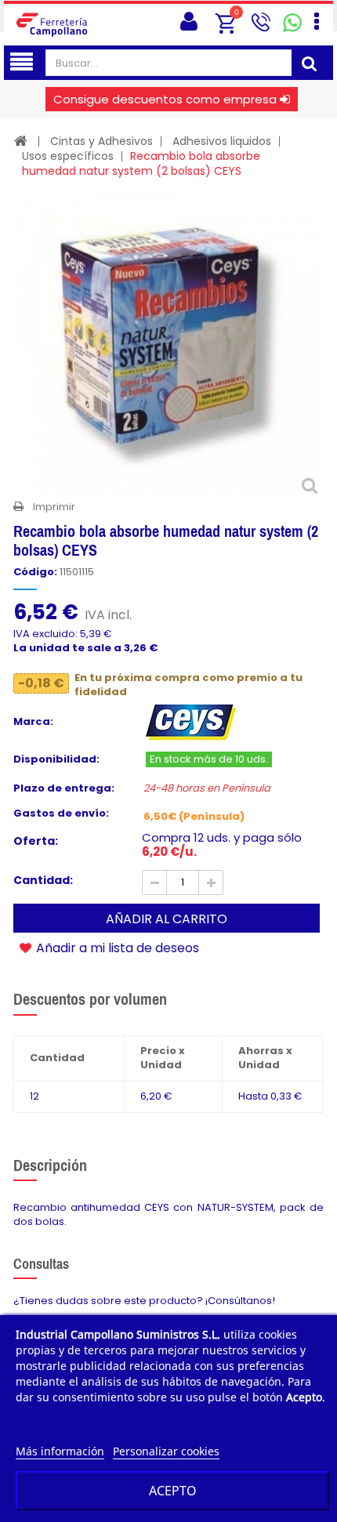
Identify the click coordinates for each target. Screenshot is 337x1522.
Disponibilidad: (56, 759)
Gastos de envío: (61, 813)
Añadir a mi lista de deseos (116, 947)
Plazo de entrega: (63, 788)
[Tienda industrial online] (57, 23)
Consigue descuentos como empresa (165, 99)
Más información (60, 1451)
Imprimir (54, 506)
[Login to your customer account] (188, 21)
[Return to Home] (20, 140)
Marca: (33, 722)
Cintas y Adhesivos (101, 141)
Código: (35, 572)
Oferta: (35, 841)
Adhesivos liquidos (221, 141)
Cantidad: (43, 880)
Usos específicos (68, 156)
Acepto (173, 1490)
